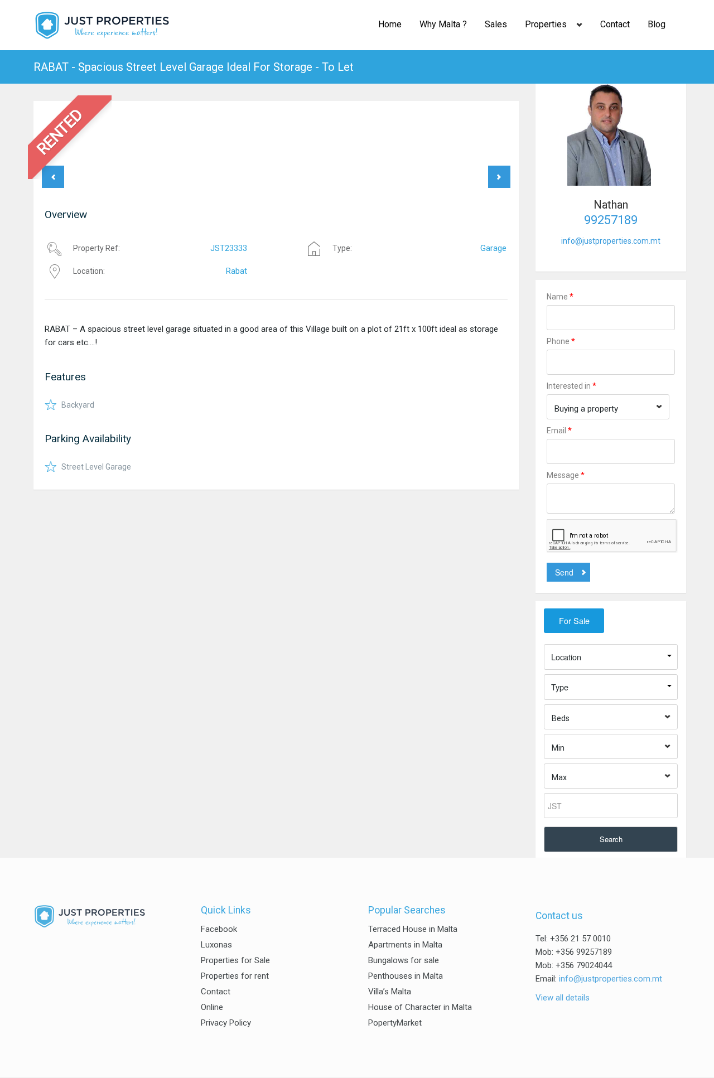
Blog (656, 24)
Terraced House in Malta (412, 929)
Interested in (571, 386)
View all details (563, 998)
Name (560, 297)
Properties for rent (235, 976)
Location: (89, 271)
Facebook (219, 929)
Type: (342, 248)
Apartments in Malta (405, 945)
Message (566, 475)
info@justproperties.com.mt (610, 240)
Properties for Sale (235, 960)
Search (611, 839)
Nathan (611, 204)
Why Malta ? (443, 24)
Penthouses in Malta (405, 976)
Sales (496, 24)
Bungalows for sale (403, 960)
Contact (615, 24)
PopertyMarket (395, 1023)
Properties (546, 24)
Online (212, 1007)
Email (559, 431)
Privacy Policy (226, 1023)
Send (564, 572)
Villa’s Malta (389, 992)
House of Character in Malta (420, 1007)
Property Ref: (96, 248)
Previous (53, 177)
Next (499, 177)
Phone (561, 341)
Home (390, 24)
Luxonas (216, 945)
